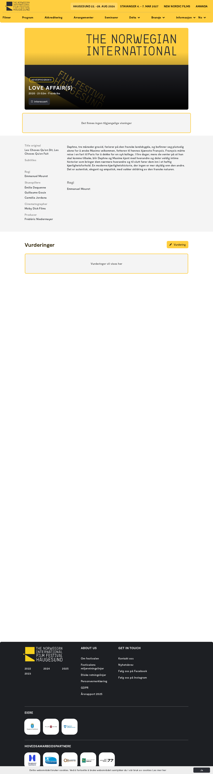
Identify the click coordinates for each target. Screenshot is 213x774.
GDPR (85, 687)
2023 (28, 673)
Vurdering (179, 244)
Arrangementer (83, 17)
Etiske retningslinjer (93, 674)
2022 (28, 668)
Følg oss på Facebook (132, 671)
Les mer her (159, 770)
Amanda (202, 6)
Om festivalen (90, 658)
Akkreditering (53, 17)
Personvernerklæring (94, 681)
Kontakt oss (126, 658)
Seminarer (111, 17)
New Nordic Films (177, 6)
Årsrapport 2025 (92, 693)
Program (27, 17)
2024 (46, 668)
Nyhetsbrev (126, 664)
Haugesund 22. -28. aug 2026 (94, 6)
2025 (65, 668)
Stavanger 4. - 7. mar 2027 (139, 6)
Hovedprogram (41, 80)
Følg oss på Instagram (132, 677)
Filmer (7, 17)
